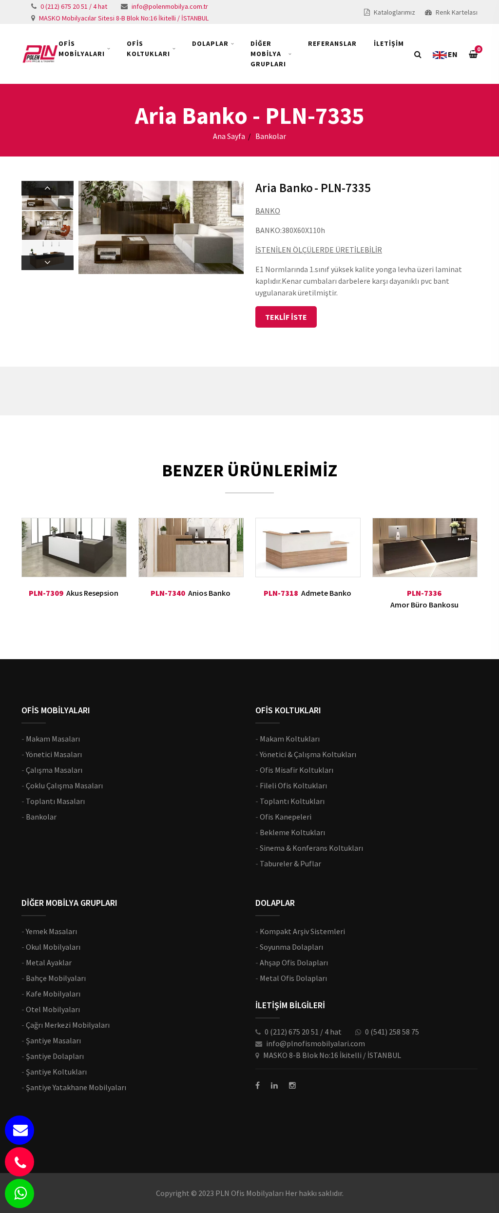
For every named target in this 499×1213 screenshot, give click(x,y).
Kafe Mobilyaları (53, 993)
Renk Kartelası (457, 12)
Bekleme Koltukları (292, 832)
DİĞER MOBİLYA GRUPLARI (268, 53)
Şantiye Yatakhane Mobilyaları (76, 1087)
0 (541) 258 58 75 (392, 1032)
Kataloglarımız (394, 12)
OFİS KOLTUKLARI (148, 48)
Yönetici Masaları (54, 754)
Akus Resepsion (92, 593)
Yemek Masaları (51, 931)
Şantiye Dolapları (55, 1056)
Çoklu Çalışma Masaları (64, 785)
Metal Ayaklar (49, 962)
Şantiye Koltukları (56, 1071)
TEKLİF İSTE (286, 317)
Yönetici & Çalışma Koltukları (308, 754)
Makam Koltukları (290, 738)
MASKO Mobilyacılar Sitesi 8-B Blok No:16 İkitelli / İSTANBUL (124, 18)
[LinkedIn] (274, 1085)
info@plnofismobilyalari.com (315, 1043)
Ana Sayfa (229, 136)
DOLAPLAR (210, 43)
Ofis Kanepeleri (285, 817)
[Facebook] (257, 1085)
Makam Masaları (53, 738)
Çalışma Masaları (54, 770)
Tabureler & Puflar (290, 863)
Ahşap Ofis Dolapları (294, 962)
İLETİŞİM (389, 43)
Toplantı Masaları (55, 801)
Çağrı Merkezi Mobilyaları (68, 1025)
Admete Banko (326, 593)
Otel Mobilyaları (53, 1009)
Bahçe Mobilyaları (56, 978)
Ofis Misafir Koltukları (296, 770)
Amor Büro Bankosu (424, 604)
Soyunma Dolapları (291, 947)
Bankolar (41, 817)
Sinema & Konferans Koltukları (311, 848)
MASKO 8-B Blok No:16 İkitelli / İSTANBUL (332, 1055)
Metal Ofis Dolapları (293, 978)
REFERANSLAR (332, 43)
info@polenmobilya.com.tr (170, 6)
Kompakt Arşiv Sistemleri (302, 931)
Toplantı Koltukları (292, 801)
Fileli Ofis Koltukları (293, 785)
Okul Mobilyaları (53, 947)
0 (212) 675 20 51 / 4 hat (73, 6)
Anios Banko (209, 593)
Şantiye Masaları (53, 1040)
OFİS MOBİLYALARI (81, 48)
